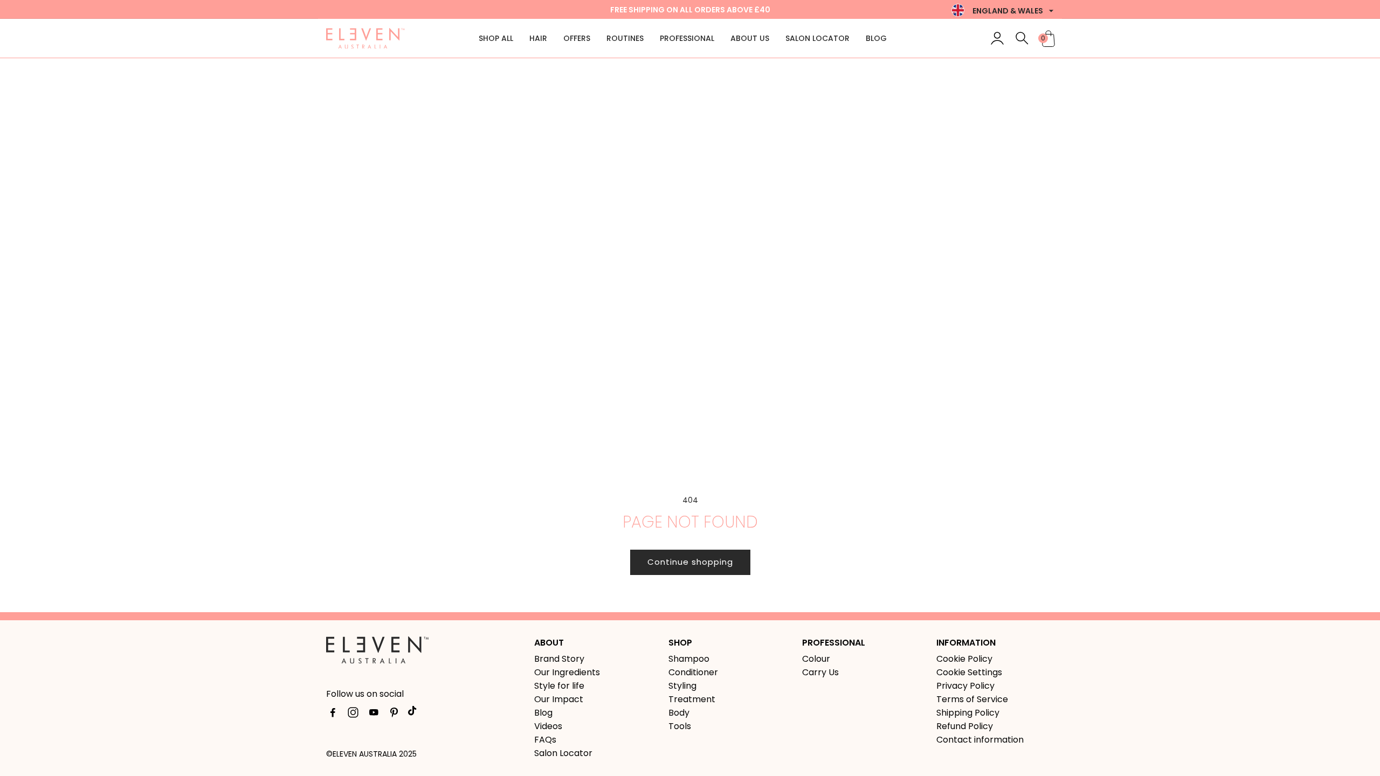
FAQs (545, 739)
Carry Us (820, 672)
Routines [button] (625, 38)
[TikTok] (414, 714)
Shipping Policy (967, 712)
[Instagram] (353, 714)
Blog (876, 38)
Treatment (691, 699)
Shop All (496, 38)
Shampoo (688, 659)
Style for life (559, 686)
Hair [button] (538, 38)
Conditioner (693, 672)
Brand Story (559, 659)
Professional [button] (687, 38)
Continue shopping (690, 561)
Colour (816, 659)
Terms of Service (972, 699)
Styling (682, 686)
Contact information (980, 739)
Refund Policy (964, 726)
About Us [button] (749, 38)
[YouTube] (373, 714)
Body (678, 712)
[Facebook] (332, 714)
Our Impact (558, 699)
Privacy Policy (965, 686)
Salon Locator (817, 38)
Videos (548, 726)
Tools (679, 726)
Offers (576, 38)
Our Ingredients (567, 672)
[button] (1022, 38)
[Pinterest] (394, 714)
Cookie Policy (964, 659)
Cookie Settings (969, 672)
